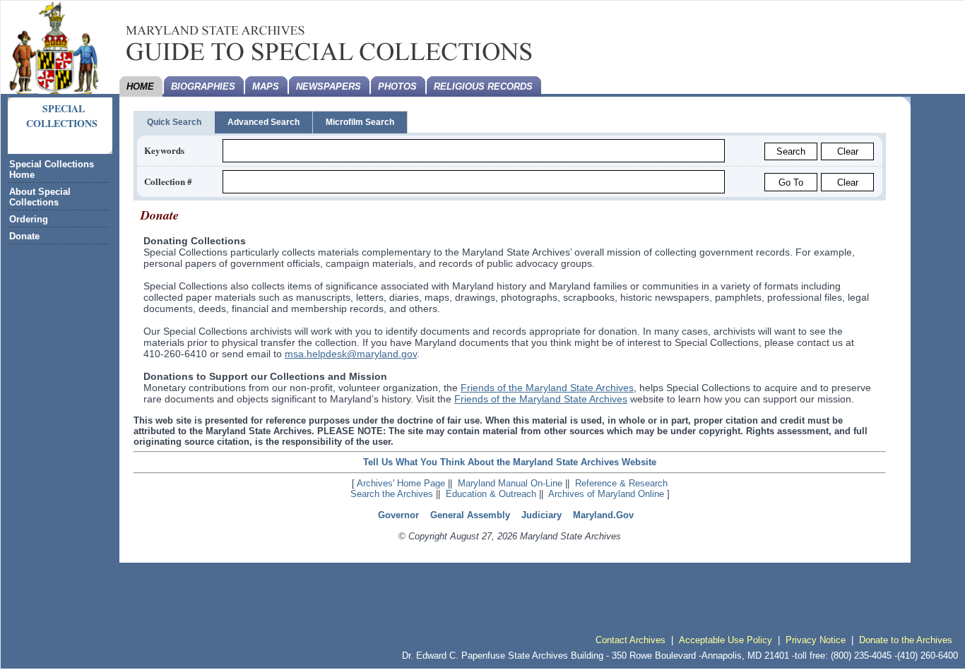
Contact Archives (630, 640)
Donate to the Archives (905, 640)
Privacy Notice (816, 640)
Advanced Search (263, 122)
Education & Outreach (491, 494)
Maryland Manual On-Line (510, 483)
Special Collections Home (51, 169)
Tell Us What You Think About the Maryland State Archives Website (509, 462)
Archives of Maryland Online (606, 494)
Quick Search (174, 122)
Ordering (28, 219)
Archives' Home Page (401, 483)
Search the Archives (391, 494)
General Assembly (470, 515)
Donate (24, 236)
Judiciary (541, 515)
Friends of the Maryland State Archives (547, 387)
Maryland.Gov (603, 515)
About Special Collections (40, 197)
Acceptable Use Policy (725, 640)
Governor (398, 515)
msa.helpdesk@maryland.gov (351, 353)
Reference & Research (621, 483)
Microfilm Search (360, 122)
